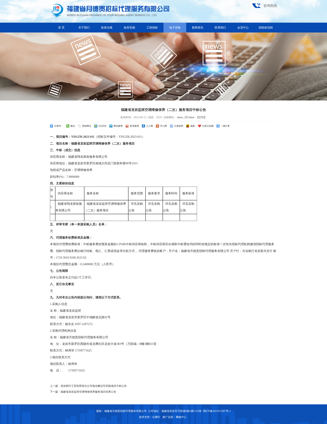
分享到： (58, 126)
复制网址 (86, 126)
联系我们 (220, 27)
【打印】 (201, 117)
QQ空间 (102, 126)
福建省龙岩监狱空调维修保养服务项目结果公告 (88, 391)
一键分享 (225, 126)
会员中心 (243, 27)
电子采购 (175, 27)
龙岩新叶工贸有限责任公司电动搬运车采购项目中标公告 (94, 386)
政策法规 (106, 27)
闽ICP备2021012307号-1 (217, 411)
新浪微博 (134, 126)
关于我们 (84, 27)
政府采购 (129, 27)
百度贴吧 (178, 126)
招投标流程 (266, 27)
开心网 (163, 126)
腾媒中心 (181, 417)
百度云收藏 (207, 126)
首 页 (61, 27)
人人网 (149, 126)
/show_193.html (185, 117)
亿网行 (156, 417)
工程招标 (152, 27)
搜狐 (192, 126)
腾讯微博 (118, 126)
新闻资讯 (197, 27)
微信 (72, 126)
